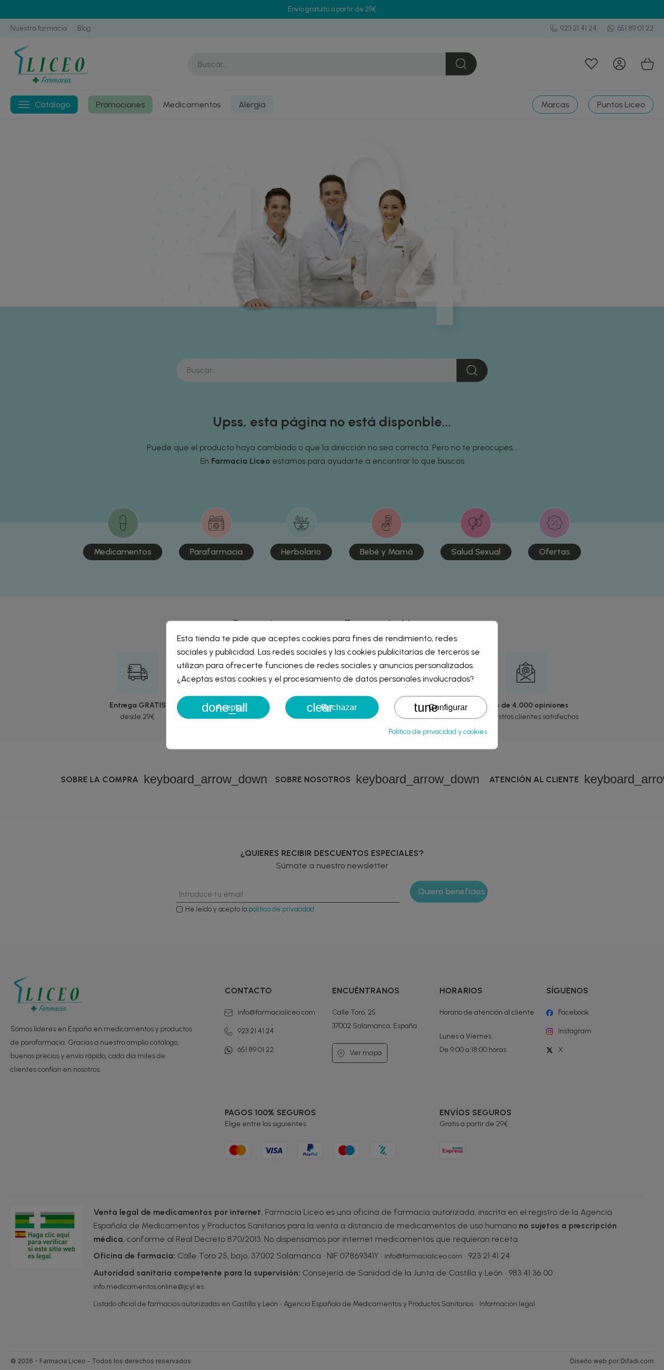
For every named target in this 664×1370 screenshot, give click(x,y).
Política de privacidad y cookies (438, 731)
